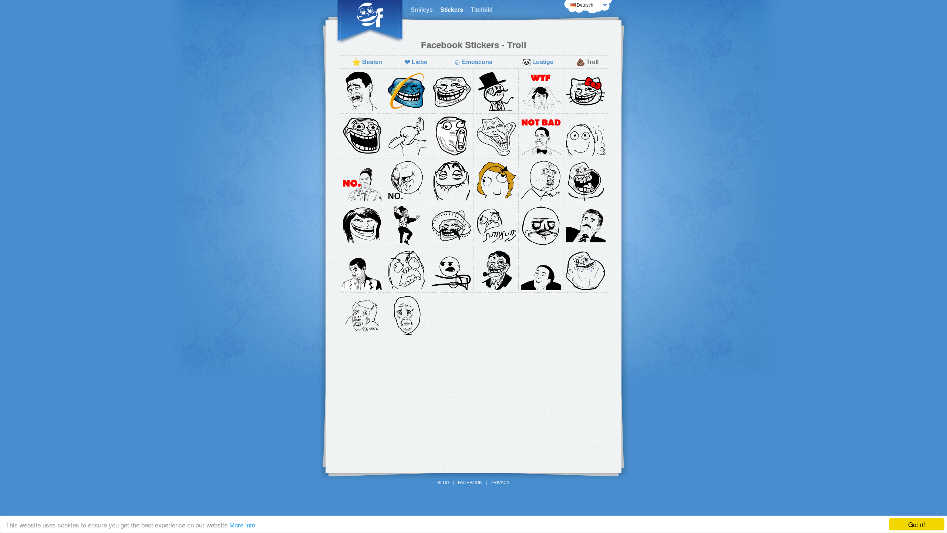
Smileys (422, 10)
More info (242, 524)
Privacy (500, 482)
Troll (587, 62)
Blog (443, 482)
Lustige (537, 62)
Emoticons (473, 62)
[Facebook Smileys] (370, 22)
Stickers (451, 10)
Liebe (415, 62)
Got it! (916, 524)
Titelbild (482, 10)
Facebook (470, 482)
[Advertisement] (473, 395)
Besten (367, 62)
